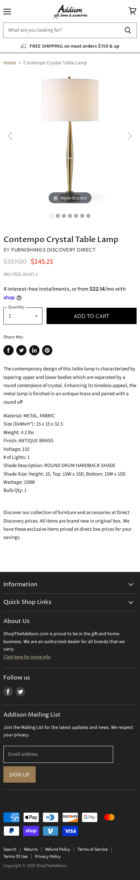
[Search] (128, 30)
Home (9, 63)
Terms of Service (92, 849)
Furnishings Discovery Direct (53, 249)
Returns (31, 849)
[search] (61, 30)
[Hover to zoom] (70, 139)
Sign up (19, 774)
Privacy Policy (47, 856)
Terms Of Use (15, 856)
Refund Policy (57, 849)
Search (9, 849)
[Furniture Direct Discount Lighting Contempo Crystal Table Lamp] (52, 216)
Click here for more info (27, 657)
